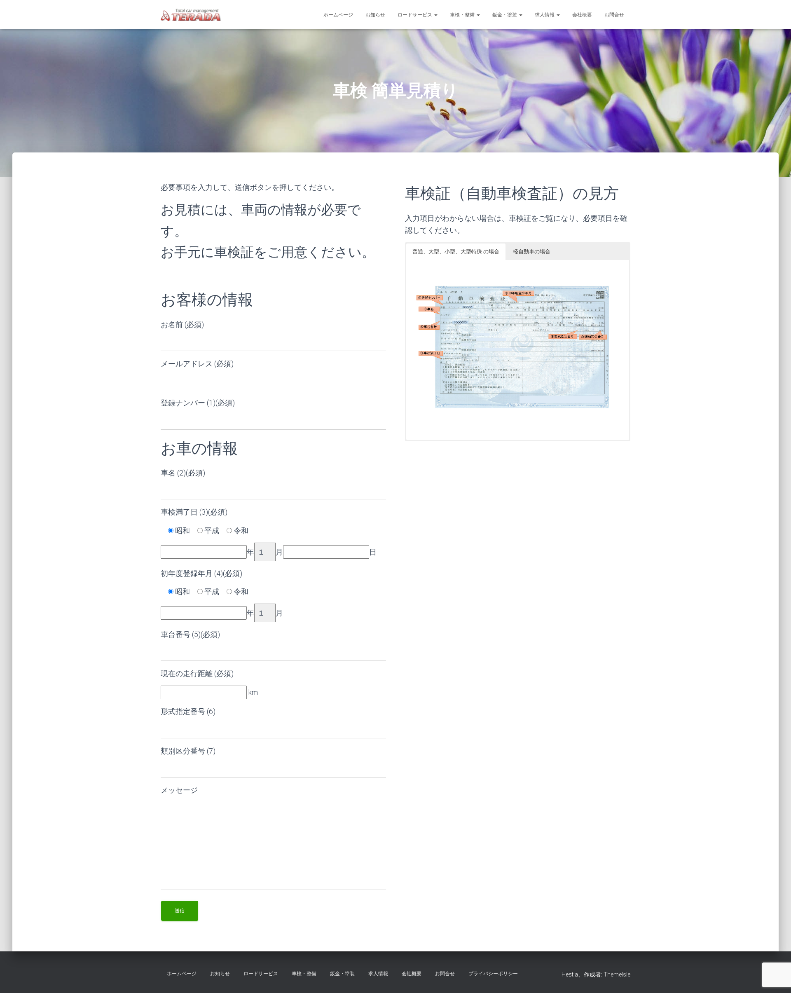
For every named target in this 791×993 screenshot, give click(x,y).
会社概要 (582, 15)
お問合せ (614, 15)
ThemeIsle (617, 974)
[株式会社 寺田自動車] (190, 15)
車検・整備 (463, 15)
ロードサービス (415, 15)
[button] (435, 15)
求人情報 (545, 15)
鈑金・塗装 (505, 15)
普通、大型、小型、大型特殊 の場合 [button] (455, 251)
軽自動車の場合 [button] (531, 251)
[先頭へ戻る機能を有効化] (774, 976)
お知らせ (375, 15)
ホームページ (338, 15)
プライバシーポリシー (493, 974)
